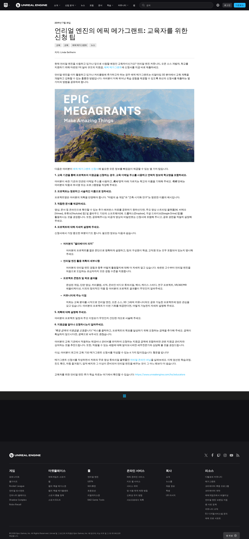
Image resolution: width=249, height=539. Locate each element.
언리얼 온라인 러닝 (140, 359)
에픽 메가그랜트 (113, 67)
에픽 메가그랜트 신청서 (86, 168)
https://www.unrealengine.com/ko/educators (160, 374)
